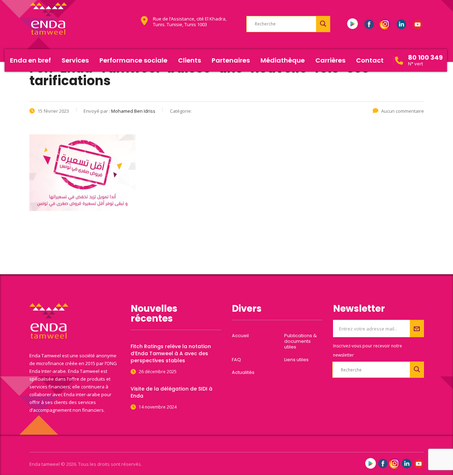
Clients (189, 60)
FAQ (236, 360)
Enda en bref (30, 60)
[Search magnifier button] (323, 24)
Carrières (330, 60)
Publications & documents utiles (300, 341)
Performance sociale (133, 60)
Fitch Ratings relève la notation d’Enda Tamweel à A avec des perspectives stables (171, 353)
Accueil (240, 336)
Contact (370, 60)
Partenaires (231, 60)
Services (75, 60)
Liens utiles (296, 360)
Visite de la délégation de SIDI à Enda (171, 392)
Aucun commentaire (402, 111)
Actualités (243, 372)
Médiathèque (282, 60)
